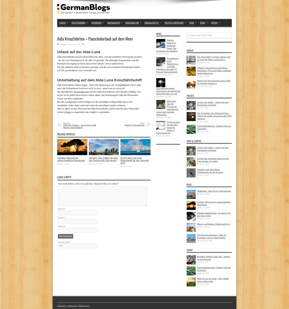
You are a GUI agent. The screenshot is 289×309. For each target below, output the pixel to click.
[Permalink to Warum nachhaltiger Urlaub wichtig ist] (191, 231)
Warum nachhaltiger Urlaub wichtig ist (213, 224)
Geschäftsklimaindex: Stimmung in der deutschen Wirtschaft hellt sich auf (168, 91)
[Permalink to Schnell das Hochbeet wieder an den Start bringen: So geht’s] (191, 166)
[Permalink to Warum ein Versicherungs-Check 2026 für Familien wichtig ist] (191, 88)
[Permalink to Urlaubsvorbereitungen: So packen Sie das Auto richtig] (191, 220)
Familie (62, 22)
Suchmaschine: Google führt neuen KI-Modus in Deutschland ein (168, 127)
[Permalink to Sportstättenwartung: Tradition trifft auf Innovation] (191, 133)
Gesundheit (96, 22)
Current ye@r (64, 242)
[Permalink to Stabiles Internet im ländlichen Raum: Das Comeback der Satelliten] (160, 47)
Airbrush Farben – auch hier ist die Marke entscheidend (79, 125)
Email (60, 218)
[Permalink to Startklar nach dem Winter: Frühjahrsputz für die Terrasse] (191, 177)
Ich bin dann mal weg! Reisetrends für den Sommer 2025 (134, 160)
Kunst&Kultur (132, 22)
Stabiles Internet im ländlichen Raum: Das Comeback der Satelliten (167, 45)
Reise (192, 22)
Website (61, 226)
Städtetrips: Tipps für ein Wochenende (214, 191)
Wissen (214, 22)
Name (60, 209)
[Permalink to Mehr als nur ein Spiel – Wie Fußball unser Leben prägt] (191, 286)
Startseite (61, 306)
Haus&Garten (113, 22)
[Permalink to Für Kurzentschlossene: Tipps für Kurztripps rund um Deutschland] (191, 242)
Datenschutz (84, 306)
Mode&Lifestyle (151, 22)
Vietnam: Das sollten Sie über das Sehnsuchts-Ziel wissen (103, 159)
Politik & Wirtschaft (174, 22)
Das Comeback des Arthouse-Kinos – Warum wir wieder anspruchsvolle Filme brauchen (214, 116)
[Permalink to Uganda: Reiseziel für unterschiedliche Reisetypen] (72, 154)
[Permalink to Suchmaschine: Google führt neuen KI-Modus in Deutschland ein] (160, 129)
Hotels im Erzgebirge (134, 124)
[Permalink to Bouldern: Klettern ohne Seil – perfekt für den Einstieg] (191, 264)
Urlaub (67, 112)
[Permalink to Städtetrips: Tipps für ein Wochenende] (191, 198)
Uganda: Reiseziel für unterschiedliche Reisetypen (71, 159)
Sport (202, 22)
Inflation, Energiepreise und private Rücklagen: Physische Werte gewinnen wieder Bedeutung (214, 71)
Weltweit (64, 44)
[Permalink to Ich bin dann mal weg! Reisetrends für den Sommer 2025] (135, 154)
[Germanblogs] (83, 11)
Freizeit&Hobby (78, 22)
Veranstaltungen (81, 92)
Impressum (72, 306)
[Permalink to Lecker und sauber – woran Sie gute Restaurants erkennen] (191, 109)
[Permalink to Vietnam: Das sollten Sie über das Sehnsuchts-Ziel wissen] (104, 154)
